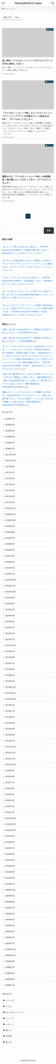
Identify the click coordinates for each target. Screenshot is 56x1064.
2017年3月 (10, 490)
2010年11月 (10, 824)
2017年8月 (10, 466)
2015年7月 (10, 610)
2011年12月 (10, 753)
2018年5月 (10, 425)
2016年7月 (10, 538)
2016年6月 (10, 544)
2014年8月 (10, 657)
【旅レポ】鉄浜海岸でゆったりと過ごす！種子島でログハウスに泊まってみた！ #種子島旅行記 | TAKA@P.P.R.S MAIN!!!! (27, 383)
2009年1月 (10, 943)
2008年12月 (10, 949)
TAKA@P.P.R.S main (28, 3)
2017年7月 (10, 472)
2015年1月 (10, 639)
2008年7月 (10, 967)
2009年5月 (10, 920)
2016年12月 (10, 508)
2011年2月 (10, 806)
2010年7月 (10, 848)
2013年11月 (10, 693)
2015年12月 (10, 580)
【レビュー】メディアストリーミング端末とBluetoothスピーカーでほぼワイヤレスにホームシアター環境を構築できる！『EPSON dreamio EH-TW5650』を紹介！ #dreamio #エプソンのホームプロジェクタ (27, 362)
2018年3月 (10, 437)
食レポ (9, 1042)
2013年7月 (10, 711)
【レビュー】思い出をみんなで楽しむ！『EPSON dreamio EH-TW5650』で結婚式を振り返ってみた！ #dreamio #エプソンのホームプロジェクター (25, 250)
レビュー (10, 1024)
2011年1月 (10, 812)
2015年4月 (10, 627)
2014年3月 (10, 681)
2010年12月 (10, 818)
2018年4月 (10, 431)
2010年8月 (10, 842)
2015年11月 (10, 586)
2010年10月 (10, 830)
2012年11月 (10, 747)
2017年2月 (10, 496)
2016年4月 (10, 556)
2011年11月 (10, 759)
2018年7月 (10, 419)
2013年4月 (10, 729)
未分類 (9, 1036)
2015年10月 (10, 592)
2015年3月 (10, 633)
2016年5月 (10, 550)
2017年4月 (10, 484)
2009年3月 (10, 931)
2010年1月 (10, 884)
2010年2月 (10, 878)
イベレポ (10, 1000)
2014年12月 (10, 645)
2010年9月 (10, 836)
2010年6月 (10, 854)
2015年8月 (10, 604)
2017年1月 (10, 502)
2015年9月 (10, 598)
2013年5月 (10, 723)
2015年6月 (10, 616)
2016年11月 (10, 514)
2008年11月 (10, 955)
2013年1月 (10, 741)
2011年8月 (10, 776)
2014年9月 (10, 651)
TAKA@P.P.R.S (26, 333)
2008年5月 (10, 979)
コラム (9, 1006)
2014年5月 (10, 675)
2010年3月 (10, 872)
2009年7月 (10, 908)
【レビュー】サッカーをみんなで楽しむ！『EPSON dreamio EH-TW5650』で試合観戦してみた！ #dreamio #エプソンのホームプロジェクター (27, 280)
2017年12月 (10, 455)
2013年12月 (10, 687)
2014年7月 (10, 663)
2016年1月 (10, 574)
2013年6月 (10, 717)
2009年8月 (10, 902)
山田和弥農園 (26, 341)
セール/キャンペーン (15, 1012)
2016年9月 (10, 526)
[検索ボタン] (52, 3)
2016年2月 (10, 568)
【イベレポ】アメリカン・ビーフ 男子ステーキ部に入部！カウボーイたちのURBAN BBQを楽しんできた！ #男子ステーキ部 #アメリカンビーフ (27, 294)
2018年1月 (10, 449)
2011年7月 (10, 782)
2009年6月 (10, 914)
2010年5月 (10, 860)
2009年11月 (10, 890)
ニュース (10, 1018)
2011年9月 (10, 770)
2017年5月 (10, 478)
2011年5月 (10, 788)
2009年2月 (10, 937)
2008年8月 (10, 961)
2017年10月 (10, 461)
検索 (49, 230)
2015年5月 (10, 621)
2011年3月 (10, 800)
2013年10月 (10, 699)
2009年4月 (10, 925)
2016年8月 (10, 532)
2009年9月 (10, 896)
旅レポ (9, 1030)
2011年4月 (10, 794)
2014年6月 (10, 669)
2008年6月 (10, 973)
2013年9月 (10, 705)
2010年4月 (10, 866)
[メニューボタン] (3, 3)
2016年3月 (10, 562)
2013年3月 (10, 735)
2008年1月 (10, 985)
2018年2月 (10, 443)
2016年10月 (10, 520)
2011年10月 (10, 765)
